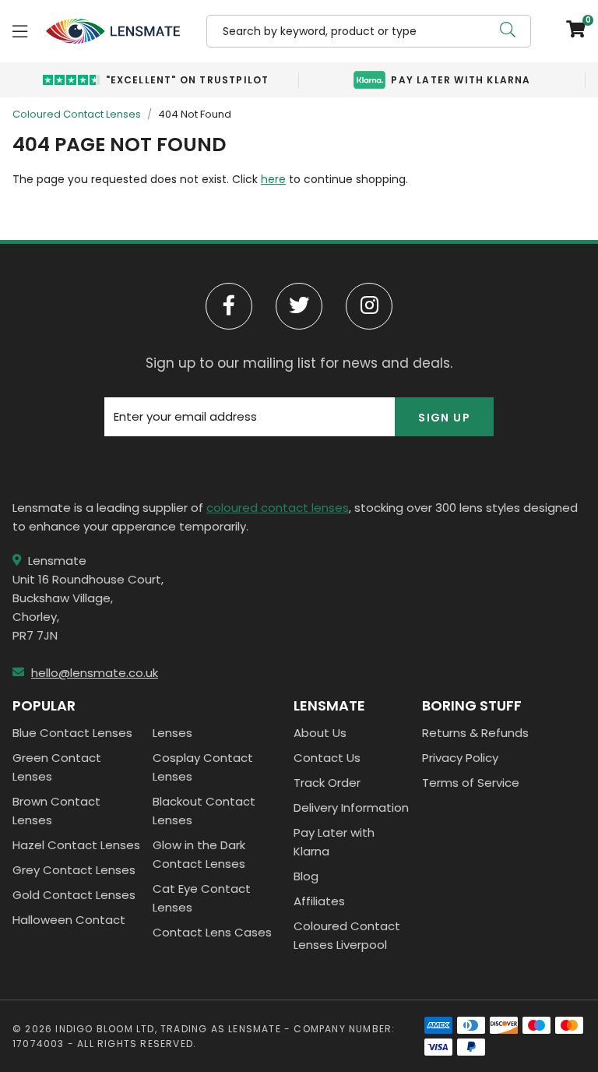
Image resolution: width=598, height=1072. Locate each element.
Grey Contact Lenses (73, 870)
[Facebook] (229, 306)
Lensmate (113, 31)
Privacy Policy (460, 757)
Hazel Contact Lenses (76, 845)
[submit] (507, 31)
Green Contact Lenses (56, 767)
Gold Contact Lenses (73, 895)
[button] (570, 30)
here (273, 179)
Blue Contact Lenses (72, 733)
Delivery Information (351, 807)
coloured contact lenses (277, 507)
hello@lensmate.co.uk (94, 673)
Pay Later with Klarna (334, 841)
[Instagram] (369, 306)
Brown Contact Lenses (56, 810)
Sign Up (444, 417)
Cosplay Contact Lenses (203, 767)
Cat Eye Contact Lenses (202, 897)
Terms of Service (470, 782)
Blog (306, 876)
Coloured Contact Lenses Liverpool (347, 935)
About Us (320, 733)
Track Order (327, 782)
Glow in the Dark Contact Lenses (199, 854)
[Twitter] (299, 306)
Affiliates (319, 901)
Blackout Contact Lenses (204, 810)
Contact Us (327, 757)
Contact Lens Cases (212, 932)
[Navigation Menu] (19, 31)
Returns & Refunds (475, 733)
